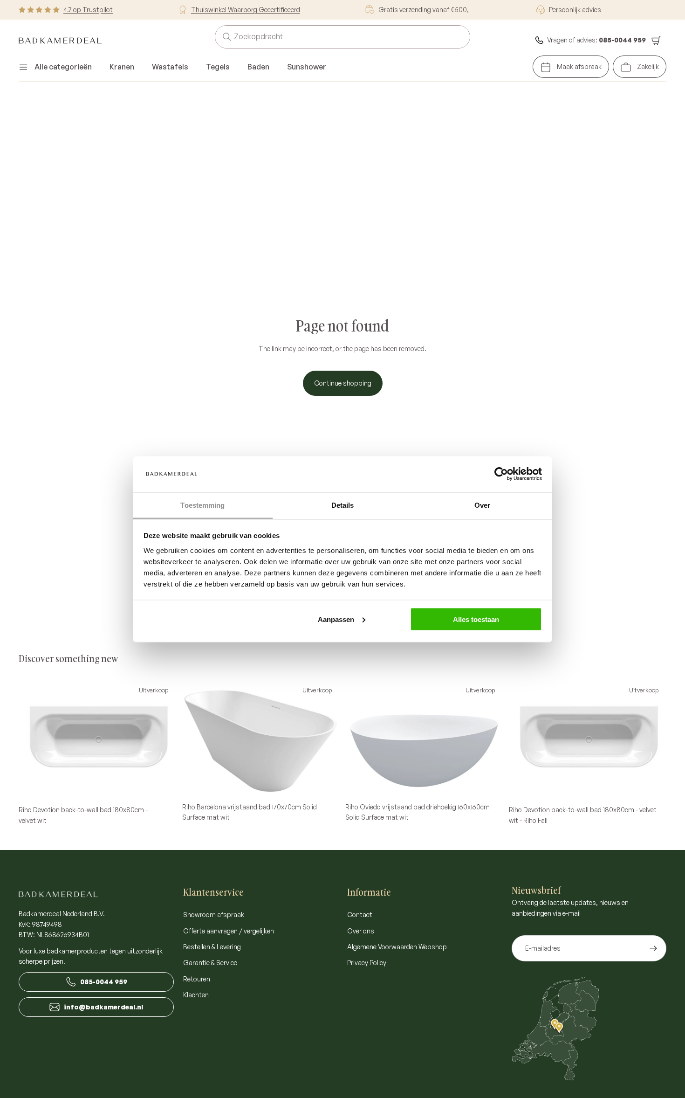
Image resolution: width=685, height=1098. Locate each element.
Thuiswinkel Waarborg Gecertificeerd (245, 10)
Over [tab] (482, 505)
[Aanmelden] (653, 948)
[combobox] (331, 37)
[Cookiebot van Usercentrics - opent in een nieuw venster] (501, 474)
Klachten (196, 995)
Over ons (360, 931)
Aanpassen (336, 619)
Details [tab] (342, 505)
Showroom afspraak (213, 914)
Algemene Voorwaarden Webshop (397, 947)
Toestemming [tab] (202, 505)
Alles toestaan (476, 619)
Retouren (196, 979)
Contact (359, 914)
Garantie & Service (210, 963)
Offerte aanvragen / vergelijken (228, 931)
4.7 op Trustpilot (88, 10)
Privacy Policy (366, 963)
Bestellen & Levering (212, 947)
